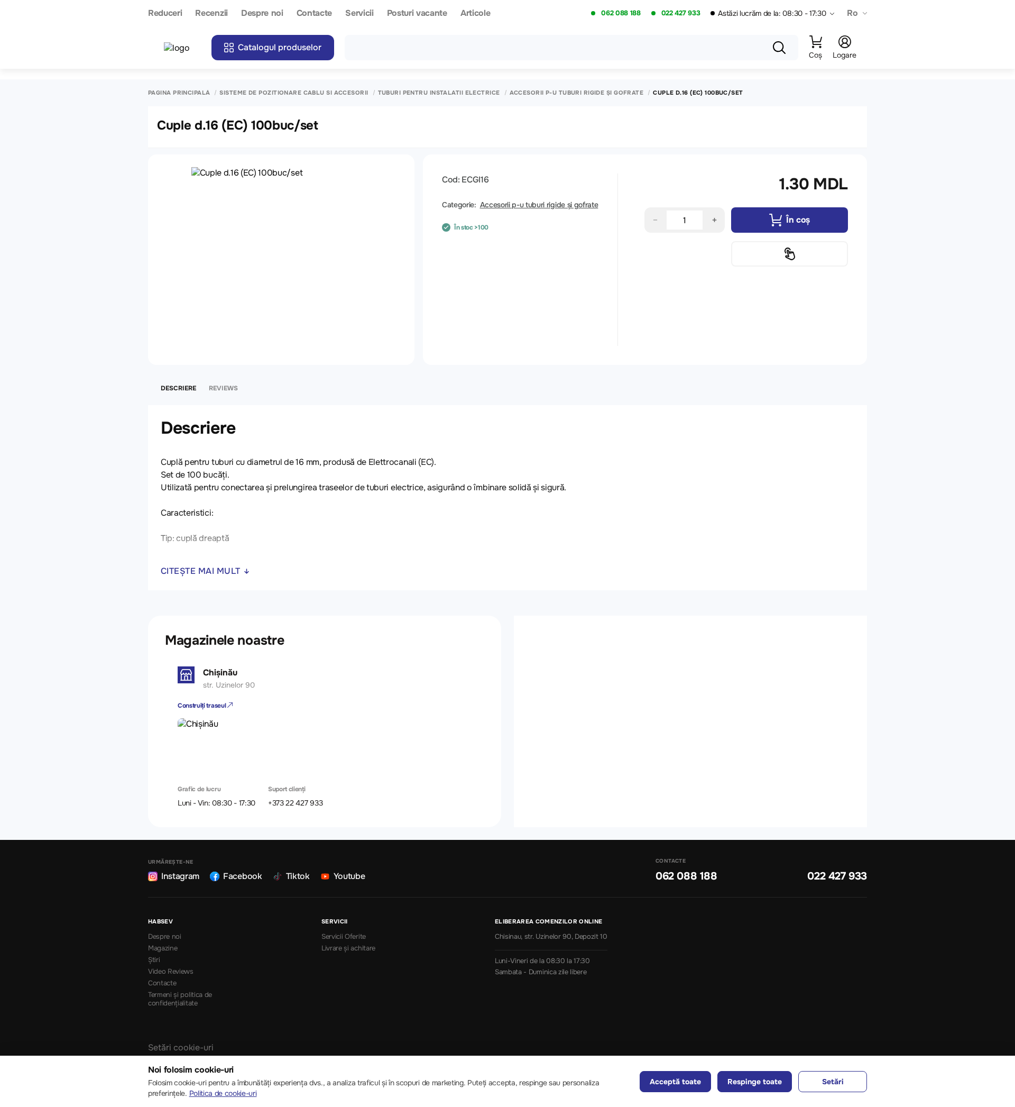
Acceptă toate (675, 1081)
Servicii (359, 13)
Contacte (314, 13)
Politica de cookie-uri (223, 1093)
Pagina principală (179, 93)
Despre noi (262, 13)
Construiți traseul (202, 705)
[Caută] (779, 47)
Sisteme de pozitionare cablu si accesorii (293, 93)
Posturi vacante (417, 13)
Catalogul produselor (279, 47)
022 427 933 (680, 13)
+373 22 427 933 (295, 803)
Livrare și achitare (348, 948)
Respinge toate (754, 1081)
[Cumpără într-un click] (789, 254)
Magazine (162, 948)
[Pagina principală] (182, 47)
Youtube (349, 876)
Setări (833, 1081)
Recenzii (211, 13)
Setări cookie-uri (181, 1047)
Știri (154, 960)
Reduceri (165, 13)
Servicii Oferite (343, 936)
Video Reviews (170, 971)
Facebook (242, 876)
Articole (475, 13)
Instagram (180, 876)
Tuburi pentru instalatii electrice (439, 93)
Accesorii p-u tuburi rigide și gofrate (577, 93)
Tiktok (298, 876)
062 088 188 (620, 13)
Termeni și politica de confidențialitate (180, 999)
